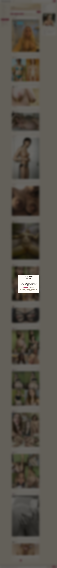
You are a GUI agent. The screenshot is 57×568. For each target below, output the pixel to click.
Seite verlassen (32, 287)
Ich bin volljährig (25, 287)
